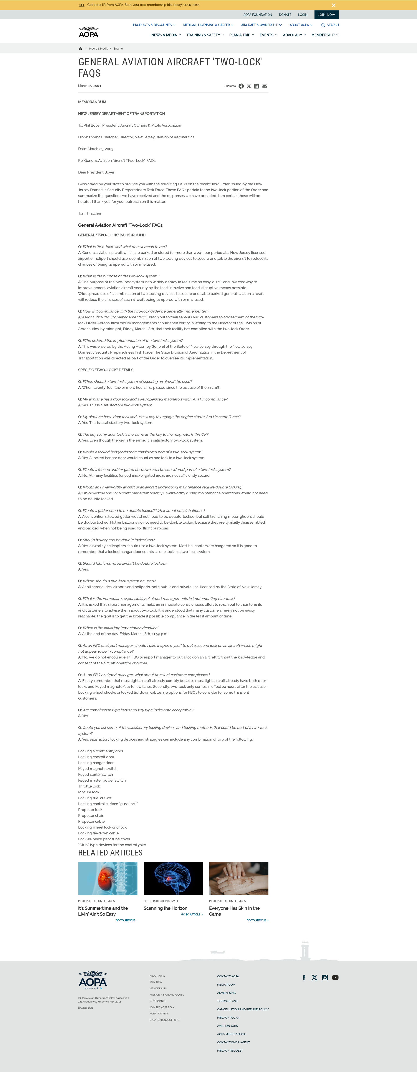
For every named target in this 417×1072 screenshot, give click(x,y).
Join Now (326, 15)
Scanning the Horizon (165, 908)
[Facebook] (305, 978)
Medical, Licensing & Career (206, 25)
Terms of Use (227, 1001)
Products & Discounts (152, 25)
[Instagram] (326, 978)
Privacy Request (230, 1050)
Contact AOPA (228, 976)
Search (332, 25)
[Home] (83, 48)
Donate (285, 15)
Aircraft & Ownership (259, 25)
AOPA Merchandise (231, 1034)
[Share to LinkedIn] (256, 86)
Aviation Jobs (227, 1025)
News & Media (164, 35)
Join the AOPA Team (162, 1007)
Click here (191, 5)
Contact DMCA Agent (233, 1042)
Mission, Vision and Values (167, 994)
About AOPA (299, 25)
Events (267, 35)
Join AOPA (156, 982)
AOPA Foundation (257, 15)
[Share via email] (264, 86)
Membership (323, 35)
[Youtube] (335, 978)
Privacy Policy (228, 1017)
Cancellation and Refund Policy (243, 1009)
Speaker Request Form (165, 1020)
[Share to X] (249, 86)
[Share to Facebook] (241, 86)
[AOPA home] (88, 36)
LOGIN (303, 15)
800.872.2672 (85, 1008)
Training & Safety (204, 35)
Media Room (226, 984)
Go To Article (125, 920)
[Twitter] (316, 978)
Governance (158, 1001)
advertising (226, 992)
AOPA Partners (159, 1013)
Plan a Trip (240, 35)
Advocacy (293, 35)
